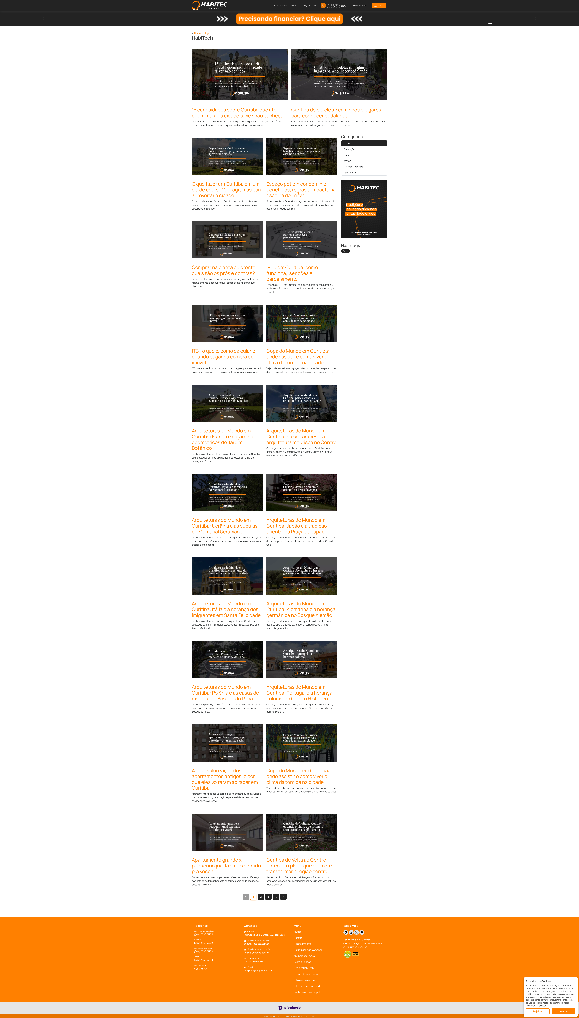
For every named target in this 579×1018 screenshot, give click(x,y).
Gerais (347, 155)
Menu (380, 5)
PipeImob (282, 1016)
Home (197, 33)
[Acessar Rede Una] (355, 954)
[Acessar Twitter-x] (356, 932)
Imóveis (347, 160)
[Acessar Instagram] (351, 932)
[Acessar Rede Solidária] (347, 954)
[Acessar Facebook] (345, 932)
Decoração (349, 149)
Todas (347, 143)
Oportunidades (351, 172)
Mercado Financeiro (353, 166)
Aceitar (563, 1011)
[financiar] (490, 23)
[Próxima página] (283, 897)
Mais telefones (358, 5)
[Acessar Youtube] (361, 932)
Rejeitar (537, 1011)
